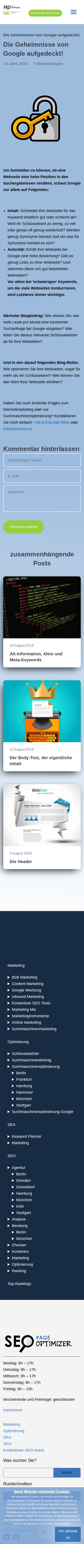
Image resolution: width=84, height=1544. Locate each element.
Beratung (20, 1226)
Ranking (19, 1271)
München (24, 1099)
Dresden (23, 1180)
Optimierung (22, 1264)
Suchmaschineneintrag (31, 1060)
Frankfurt (24, 1079)
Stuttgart (23, 1105)
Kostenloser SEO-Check (45, 13)
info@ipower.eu (17, 429)
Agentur (18, 1167)
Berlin (21, 1073)
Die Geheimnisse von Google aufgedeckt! (41, 35)
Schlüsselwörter (25, 1053)
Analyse (19, 1219)
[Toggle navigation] (73, 12)
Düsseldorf (25, 1187)
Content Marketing (28, 984)
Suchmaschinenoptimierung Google (42, 1112)
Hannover (24, 1092)
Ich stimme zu (68, 1534)
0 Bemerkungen (48, 64)
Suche (67, 1472)
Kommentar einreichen (24, 526)
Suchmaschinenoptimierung (36, 1066)
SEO (7, 1444)
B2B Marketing (24, 977)
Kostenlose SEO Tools (31, 1003)
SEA (7, 1437)
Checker (19, 1245)
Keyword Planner (26, 1136)
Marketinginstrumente (30, 1016)
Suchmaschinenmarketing (34, 1029)
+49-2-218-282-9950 (51, 422)
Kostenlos (20, 1251)
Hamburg (24, 1086)
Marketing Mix (24, 1009)
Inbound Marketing (28, 996)
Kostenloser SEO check (23, 1450)
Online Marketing (26, 1022)
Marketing (20, 1143)
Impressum (12, 1410)
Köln (20, 1206)
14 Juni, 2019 (16, 64)
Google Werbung (26, 990)
